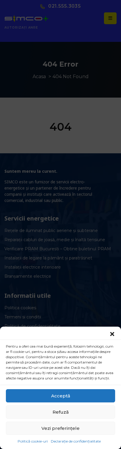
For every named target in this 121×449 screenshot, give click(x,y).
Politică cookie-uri (33, 441)
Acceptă (60, 396)
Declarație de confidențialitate (76, 441)
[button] (112, 334)
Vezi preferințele (60, 428)
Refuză (61, 412)
